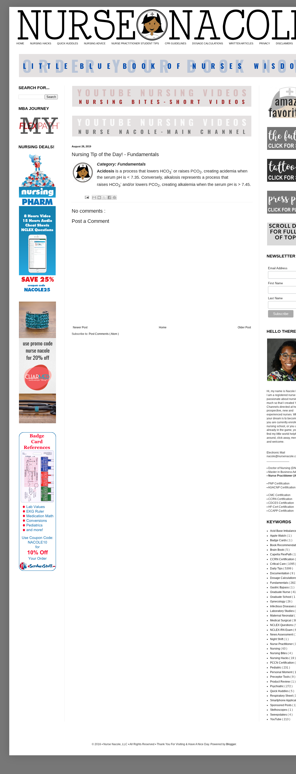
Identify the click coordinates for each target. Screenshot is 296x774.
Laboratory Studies (282, 611)
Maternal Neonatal (282, 615)
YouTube (276, 719)
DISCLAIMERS (284, 43)
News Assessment (282, 634)
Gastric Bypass (280, 587)
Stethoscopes (279, 709)
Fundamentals (279, 582)
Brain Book (277, 549)
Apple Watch (278, 535)
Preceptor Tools (280, 676)
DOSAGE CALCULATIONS (207, 43)
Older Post (244, 327)
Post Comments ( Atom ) (104, 334)
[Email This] (94, 197)
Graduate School (281, 597)
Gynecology (278, 601)
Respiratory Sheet (281, 695)
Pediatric (276, 667)
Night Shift (277, 639)
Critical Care (278, 563)
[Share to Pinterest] (114, 197)
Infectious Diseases (282, 606)
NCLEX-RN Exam (281, 630)
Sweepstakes (279, 714)
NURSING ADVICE (94, 43)
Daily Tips (276, 568)
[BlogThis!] (99, 197)
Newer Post (80, 327)
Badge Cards (278, 540)
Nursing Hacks (279, 658)
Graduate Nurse (280, 592)
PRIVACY (264, 43)
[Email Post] (86, 197)
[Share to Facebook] (109, 197)
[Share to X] (104, 197)
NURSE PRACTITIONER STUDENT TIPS (135, 43)
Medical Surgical (281, 620)
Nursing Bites (279, 653)
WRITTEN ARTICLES (241, 43)
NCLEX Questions (282, 625)
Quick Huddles (279, 691)
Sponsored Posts (281, 705)
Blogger (231, 744)
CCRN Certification (282, 559)
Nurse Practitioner (281, 644)
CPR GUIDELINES (175, 43)
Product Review (280, 681)
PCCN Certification (282, 662)
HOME (20, 43)
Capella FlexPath (281, 554)
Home (162, 327)
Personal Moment (281, 672)
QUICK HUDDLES (67, 43)
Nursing (275, 648)
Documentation (280, 573)
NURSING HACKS (40, 43)
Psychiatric (277, 686)
